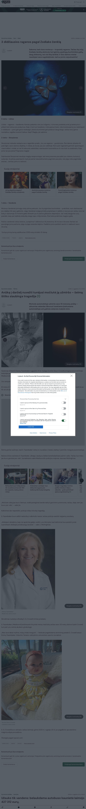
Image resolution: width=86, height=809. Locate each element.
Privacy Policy (52, 433)
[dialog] (43, 404)
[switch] (64, 403)
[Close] (72, 376)
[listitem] (43, 399)
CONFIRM (31, 427)
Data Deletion (33, 433)
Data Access (43, 433)
